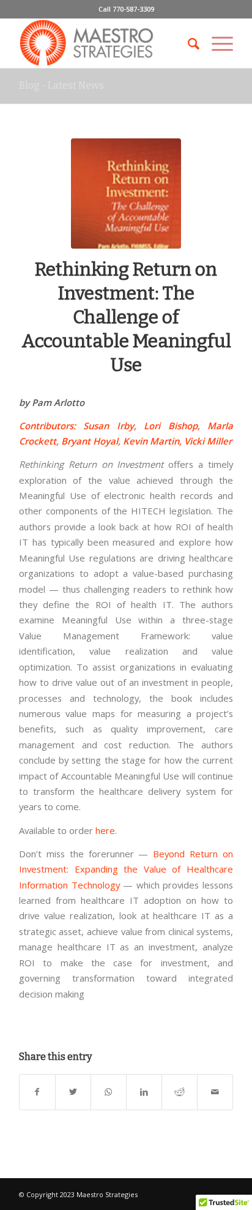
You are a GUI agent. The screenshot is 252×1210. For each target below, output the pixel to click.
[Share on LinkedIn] (144, 1092)
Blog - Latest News (61, 85)
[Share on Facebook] (37, 1092)
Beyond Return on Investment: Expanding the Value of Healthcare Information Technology (126, 869)
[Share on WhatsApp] (108, 1092)
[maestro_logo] (104, 43)
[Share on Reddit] (179, 1092)
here (105, 830)
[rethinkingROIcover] (126, 193)
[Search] (187, 43)
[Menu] (216, 43)
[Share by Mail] (215, 1092)
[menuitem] (187, 43)
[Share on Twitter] (73, 1092)
